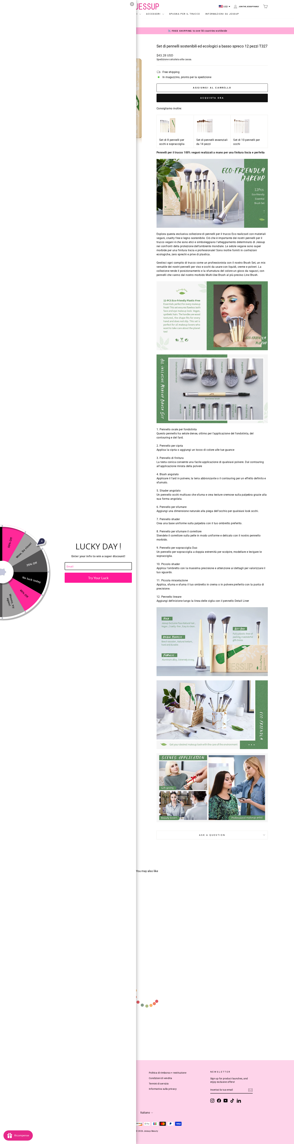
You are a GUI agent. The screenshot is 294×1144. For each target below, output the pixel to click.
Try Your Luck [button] (98, 578)
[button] (132, 4)
